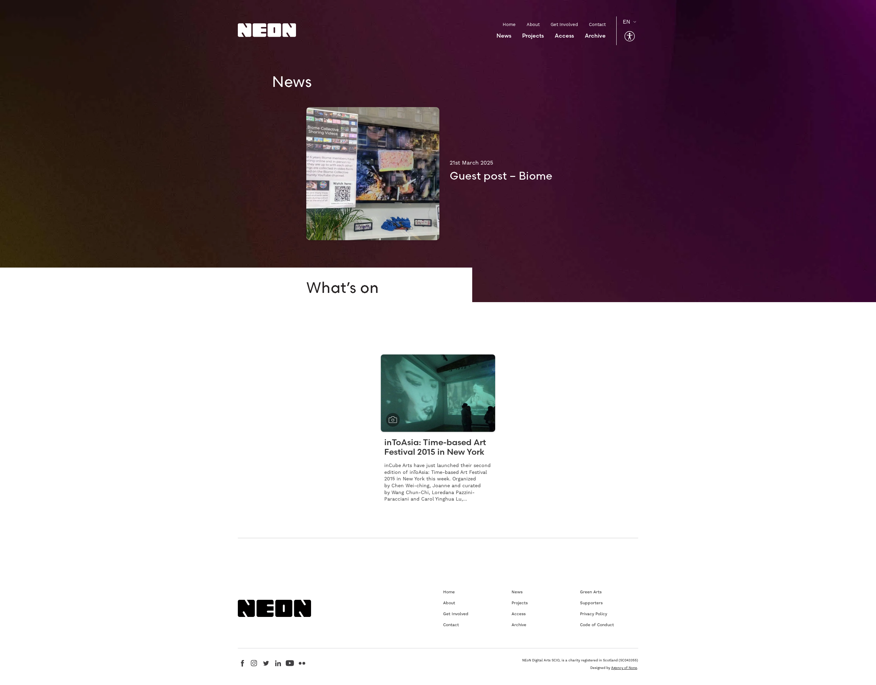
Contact (597, 24)
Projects (533, 35)
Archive (595, 35)
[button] (629, 36)
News (504, 35)
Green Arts (591, 592)
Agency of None (624, 668)
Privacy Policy (593, 613)
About (533, 24)
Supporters (591, 602)
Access (564, 35)
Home (509, 24)
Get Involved (564, 24)
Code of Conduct (597, 624)
